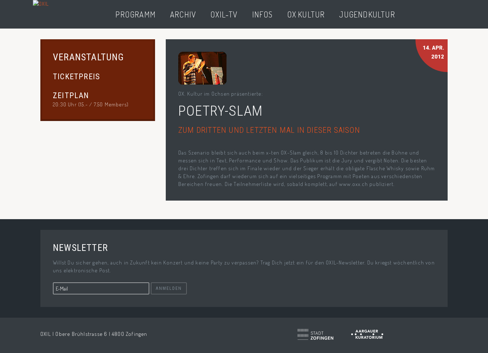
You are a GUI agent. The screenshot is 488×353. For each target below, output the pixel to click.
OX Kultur (306, 14)
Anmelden (169, 288)
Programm (135, 14)
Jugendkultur (367, 14)
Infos (262, 14)
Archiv (183, 14)
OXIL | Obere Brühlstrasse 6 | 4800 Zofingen (94, 334)
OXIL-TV (224, 14)
